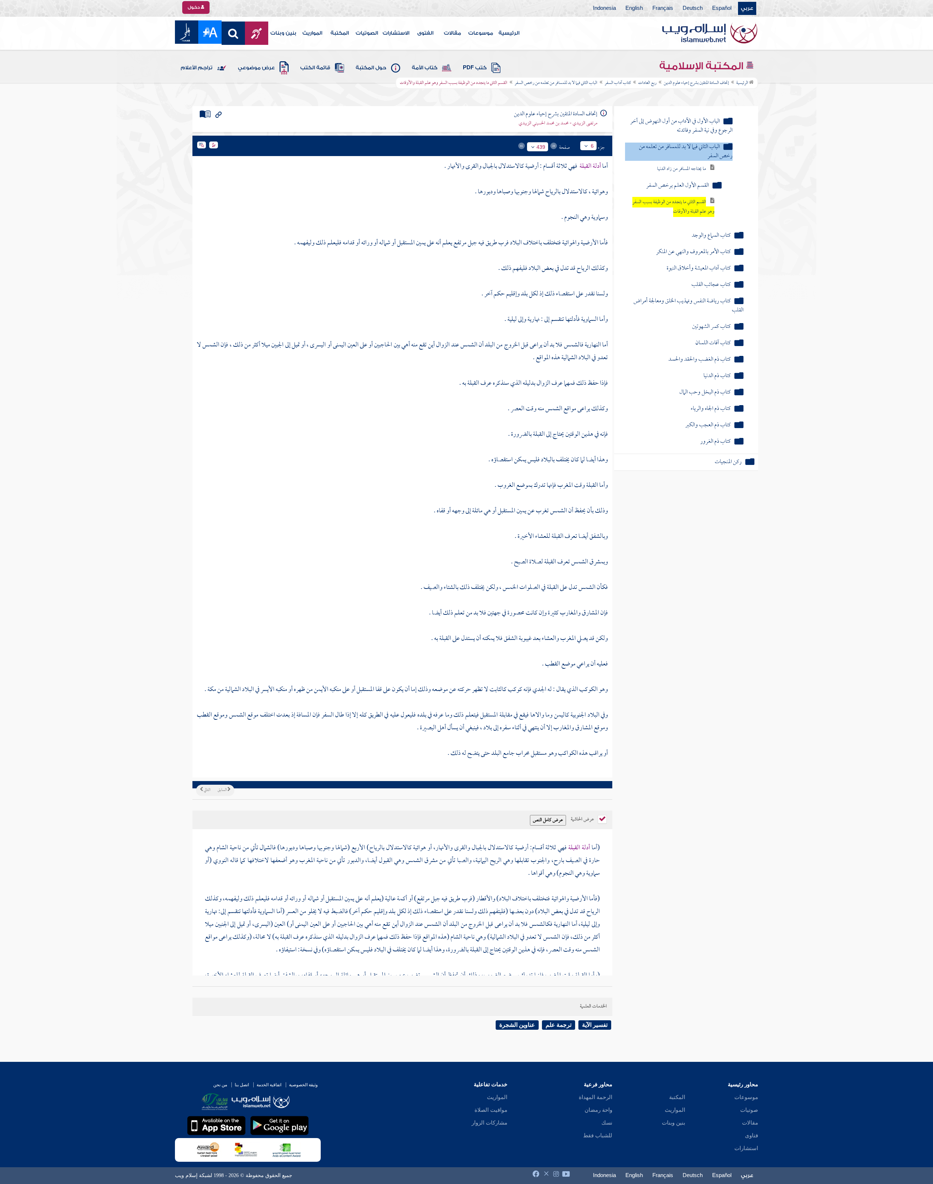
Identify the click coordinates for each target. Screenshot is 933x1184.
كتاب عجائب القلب (711, 285)
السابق (222, 790)
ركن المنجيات (728, 462)
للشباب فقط (597, 1135)
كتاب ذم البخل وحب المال (705, 392)
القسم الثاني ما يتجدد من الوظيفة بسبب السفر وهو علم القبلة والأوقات (673, 207)
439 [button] (540, 147)
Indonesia (604, 8)
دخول (194, 7)
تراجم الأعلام (196, 68)
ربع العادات (647, 83)
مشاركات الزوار (489, 1123)
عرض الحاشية (583, 818)
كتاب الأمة (424, 68)
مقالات (452, 33)
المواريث (312, 33)
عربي (747, 8)
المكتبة (340, 33)
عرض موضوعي (256, 68)
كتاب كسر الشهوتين (711, 326)
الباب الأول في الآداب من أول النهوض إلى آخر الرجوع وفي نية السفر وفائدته (681, 126)
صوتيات (749, 1110)
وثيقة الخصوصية (303, 1084)
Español (721, 8)
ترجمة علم (558, 1025)
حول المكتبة (371, 68)
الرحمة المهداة (595, 1097)
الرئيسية (509, 33)
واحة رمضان (598, 1110)
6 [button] (592, 146)
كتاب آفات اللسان (713, 343)
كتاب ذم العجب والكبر (708, 425)
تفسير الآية (595, 1025)
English (634, 8)
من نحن (220, 1084)
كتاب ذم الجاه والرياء (711, 409)
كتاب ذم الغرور (715, 441)
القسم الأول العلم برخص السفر (677, 185)
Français (662, 8)
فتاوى (751, 1135)
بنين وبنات (283, 33)
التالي (206, 790)
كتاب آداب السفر (618, 83)
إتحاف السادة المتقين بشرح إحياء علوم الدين (696, 83)
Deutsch (693, 8)
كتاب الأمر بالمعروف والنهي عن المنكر (693, 252)
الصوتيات (367, 33)
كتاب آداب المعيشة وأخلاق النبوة (699, 268)
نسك (606, 1123)
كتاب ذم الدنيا (717, 376)
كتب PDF (475, 68)
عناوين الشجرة (517, 1025)
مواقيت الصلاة (491, 1110)
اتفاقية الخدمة (269, 1084)
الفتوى (425, 33)
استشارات (746, 1148)
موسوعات (480, 33)
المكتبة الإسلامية (702, 66)
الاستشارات (396, 33)
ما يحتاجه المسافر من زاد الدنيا (681, 169)
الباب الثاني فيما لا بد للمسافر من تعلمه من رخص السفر (556, 83)
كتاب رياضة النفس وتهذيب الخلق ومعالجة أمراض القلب (688, 306)
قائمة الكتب (315, 68)
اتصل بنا (242, 1084)
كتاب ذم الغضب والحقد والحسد (699, 359)
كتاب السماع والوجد (711, 235)
